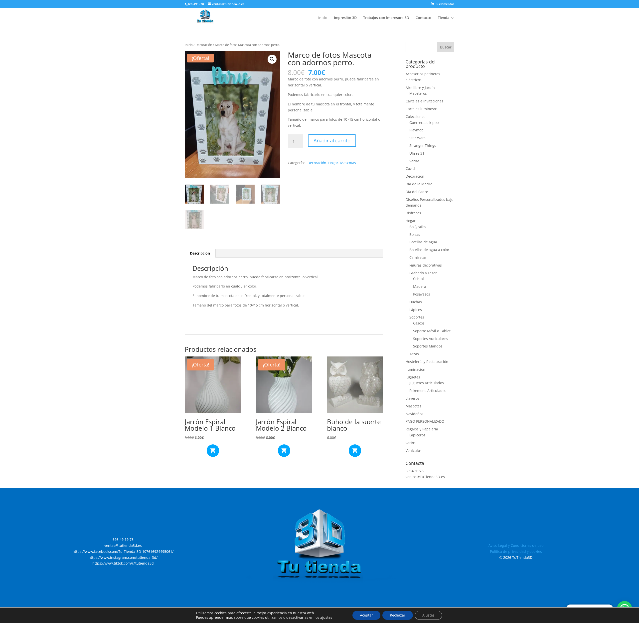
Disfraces (413, 213)
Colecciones (415, 116)
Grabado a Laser (423, 273)
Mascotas (348, 162)
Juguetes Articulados (426, 382)
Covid (410, 168)
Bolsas (414, 234)
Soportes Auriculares (430, 338)
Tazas (414, 353)
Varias (414, 161)
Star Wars (417, 137)
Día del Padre (417, 191)
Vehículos (414, 450)
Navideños (414, 413)
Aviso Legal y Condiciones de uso (515, 545)
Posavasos (421, 294)
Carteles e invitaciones (424, 101)
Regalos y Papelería (422, 429)
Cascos (419, 323)
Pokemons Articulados (427, 390)
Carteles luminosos (422, 108)
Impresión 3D (345, 18)
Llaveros (412, 398)
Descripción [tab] (200, 253)
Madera (419, 286)
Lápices (415, 309)
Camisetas (418, 257)
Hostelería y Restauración (427, 361)
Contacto (423, 18)
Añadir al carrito (332, 140)
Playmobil (417, 130)
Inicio (322, 18)
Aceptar (366, 615)
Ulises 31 (416, 153)
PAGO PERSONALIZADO (425, 421)
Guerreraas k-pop (424, 122)
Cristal (418, 278)
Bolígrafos (417, 226)
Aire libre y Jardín (420, 87)
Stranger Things (422, 145)
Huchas (415, 302)
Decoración (203, 44)
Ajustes (428, 615)
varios (411, 442)
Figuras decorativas (425, 265)
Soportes (416, 317)
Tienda (443, 18)
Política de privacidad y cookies (516, 551)
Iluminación (415, 369)
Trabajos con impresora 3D (386, 18)
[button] (272, 59)
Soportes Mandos (427, 346)
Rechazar (397, 615)
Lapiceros (417, 435)
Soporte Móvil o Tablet (432, 330)
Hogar (333, 162)
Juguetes (413, 377)
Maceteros (418, 93)
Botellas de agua (423, 242)
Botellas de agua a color (429, 249)
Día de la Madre (419, 184)
